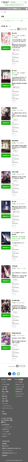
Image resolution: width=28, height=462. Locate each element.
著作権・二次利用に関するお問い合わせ (13, 5)
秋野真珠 (21, 236)
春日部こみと (15, 238)
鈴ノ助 (13, 37)
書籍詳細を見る (6, 48)
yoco (18, 143)
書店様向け (5, 455)
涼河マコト (19, 268)
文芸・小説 (14, 135)
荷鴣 (21, 35)
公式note (4, 436)
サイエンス (5, 403)
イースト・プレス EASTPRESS (5, 2)
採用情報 (4, 443)
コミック (14, 64)
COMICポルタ (19, 391)
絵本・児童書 (5, 401)
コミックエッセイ (20, 394)
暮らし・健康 (5, 391)
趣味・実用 (4, 396)
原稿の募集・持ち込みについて (9, 453)
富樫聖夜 (14, 236)
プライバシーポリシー (7, 450)
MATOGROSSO (19, 389)
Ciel (18, 110)
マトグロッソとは (8, 427)
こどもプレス (19, 396)
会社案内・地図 (5, 441)
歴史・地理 (4, 389)
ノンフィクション (6, 405)
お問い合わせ (5, 446)
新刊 (3, 411)
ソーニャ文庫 (19, 20)
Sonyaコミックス (10, 20)
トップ (2, 12)
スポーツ (4, 394)
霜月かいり (14, 35)
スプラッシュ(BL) (20, 387)
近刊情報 (4, 414)
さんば (18, 335)
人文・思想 (4, 387)
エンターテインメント (7, 408)
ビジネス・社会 (5, 384)
